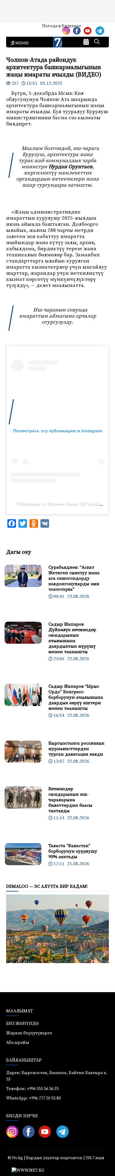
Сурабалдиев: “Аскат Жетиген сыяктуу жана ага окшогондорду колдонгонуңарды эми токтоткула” (74, 578)
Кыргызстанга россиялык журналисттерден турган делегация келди (76, 748)
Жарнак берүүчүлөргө (29, 1033)
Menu (21, 43)
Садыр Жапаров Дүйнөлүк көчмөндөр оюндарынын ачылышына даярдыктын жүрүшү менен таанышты (72, 638)
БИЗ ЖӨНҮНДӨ (22, 1023)
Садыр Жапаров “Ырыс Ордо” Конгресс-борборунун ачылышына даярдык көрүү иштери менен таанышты (75, 697)
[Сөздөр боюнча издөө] (97, 42)
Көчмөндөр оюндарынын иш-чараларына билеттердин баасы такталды (70, 800)
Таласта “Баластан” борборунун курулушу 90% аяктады (72, 851)
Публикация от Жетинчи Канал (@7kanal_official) (66, 504)
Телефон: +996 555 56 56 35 (32, 1089)
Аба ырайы (14, 28)
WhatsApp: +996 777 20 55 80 (33, 1098)
